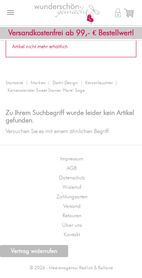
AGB (72, 168)
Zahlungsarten (71, 196)
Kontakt (72, 234)
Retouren (71, 215)
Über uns (72, 225)
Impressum (71, 159)
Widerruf (71, 187)
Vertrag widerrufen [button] (34, 251)
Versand (72, 206)
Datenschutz (72, 178)
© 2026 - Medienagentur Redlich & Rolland (71, 268)
